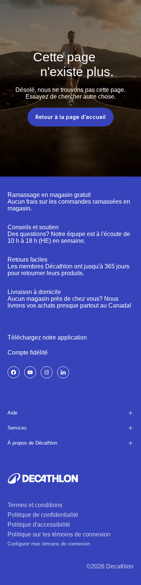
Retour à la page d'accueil (70, 117)
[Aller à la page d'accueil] (43, 478)
